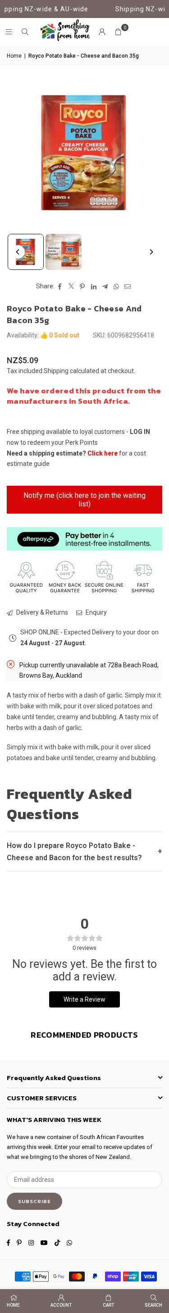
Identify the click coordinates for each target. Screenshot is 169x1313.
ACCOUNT (61, 1305)
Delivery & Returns (41, 612)
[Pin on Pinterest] (82, 286)
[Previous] (18, 252)
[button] (118, 32)
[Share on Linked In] (94, 286)
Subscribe (34, 1201)
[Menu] (8, 32)
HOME (13, 1305)
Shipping (56, 370)
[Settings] (102, 32)
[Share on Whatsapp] (116, 286)
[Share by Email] (127, 286)
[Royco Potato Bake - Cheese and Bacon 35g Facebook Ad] (64, 252)
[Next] (151, 252)
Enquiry (95, 612)
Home (14, 56)
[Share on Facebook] (60, 286)
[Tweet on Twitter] (71, 286)
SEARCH (153, 1305)
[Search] (25, 32)
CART (108, 1305)
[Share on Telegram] (105, 286)
